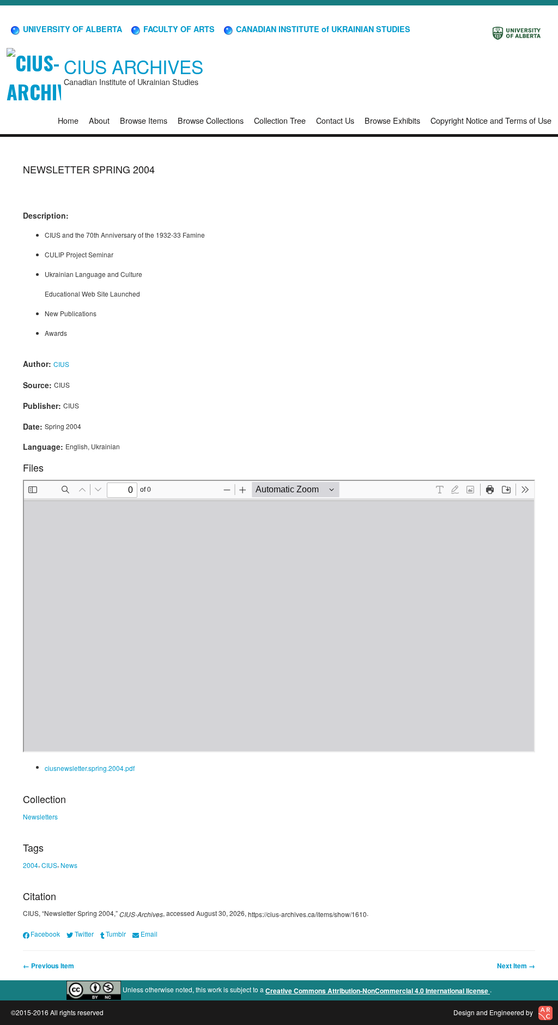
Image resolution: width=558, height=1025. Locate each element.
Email (149, 933)
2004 (30, 865)
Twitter (84, 933)
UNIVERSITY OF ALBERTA (71, 28)
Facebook (45, 933)
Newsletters (40, 816)
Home (68, 120)
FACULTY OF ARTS (178, 28)
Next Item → (516, 965)
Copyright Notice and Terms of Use (490, 120)
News (68, 865)
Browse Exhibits (392, 120)
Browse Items (143, 120)
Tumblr (116, 933)
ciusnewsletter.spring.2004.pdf (90, 768)
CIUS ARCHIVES (133, 66)
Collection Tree (280, 120)
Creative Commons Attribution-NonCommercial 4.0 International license (377, 991)
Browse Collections (211, 120)
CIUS (61, 364)
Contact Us (335, 120)
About (99, 120)
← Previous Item (48, 965)
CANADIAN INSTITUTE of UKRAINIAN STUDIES (322, 28)
